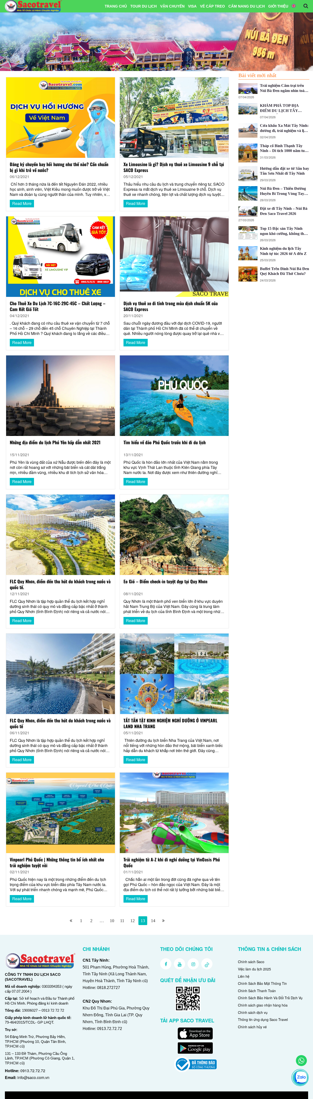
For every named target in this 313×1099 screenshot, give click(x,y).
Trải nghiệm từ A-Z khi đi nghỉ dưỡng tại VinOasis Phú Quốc (171, 862)
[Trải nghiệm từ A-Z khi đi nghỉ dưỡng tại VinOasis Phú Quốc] (174, 812)
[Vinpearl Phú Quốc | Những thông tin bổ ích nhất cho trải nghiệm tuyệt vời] (60, 812)
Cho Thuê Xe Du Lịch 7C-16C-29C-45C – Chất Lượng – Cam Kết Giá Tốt (57, 306)
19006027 (30, 1010)
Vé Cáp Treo (212, 6)
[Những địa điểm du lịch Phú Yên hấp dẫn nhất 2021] (60, 395)
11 (122, 920)
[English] (294, 6)
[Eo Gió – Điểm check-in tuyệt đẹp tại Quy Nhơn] (174, 534)
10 (112, 920)
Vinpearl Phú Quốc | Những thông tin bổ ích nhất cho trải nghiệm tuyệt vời (57, 862)
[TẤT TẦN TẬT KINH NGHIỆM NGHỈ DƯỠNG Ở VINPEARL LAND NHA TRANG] (174, 673)
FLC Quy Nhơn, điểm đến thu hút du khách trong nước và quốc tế (60, 723)
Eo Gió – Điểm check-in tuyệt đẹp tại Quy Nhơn (165, 582)
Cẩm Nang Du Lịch (246, 6)
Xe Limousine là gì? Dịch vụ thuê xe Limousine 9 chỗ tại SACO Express (173, 167)
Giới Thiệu (278, 6)
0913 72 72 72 (53, 1010)
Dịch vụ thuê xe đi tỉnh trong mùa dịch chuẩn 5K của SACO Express (170, 306)
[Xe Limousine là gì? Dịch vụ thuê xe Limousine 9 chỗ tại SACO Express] (174, 117)
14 (153, 920)
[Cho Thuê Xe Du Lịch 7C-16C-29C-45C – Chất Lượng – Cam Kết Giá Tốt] (60, 256)
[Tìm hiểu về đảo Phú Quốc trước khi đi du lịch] (174, 395)
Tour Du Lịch (143, 6)
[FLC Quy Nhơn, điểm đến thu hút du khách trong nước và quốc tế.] (60, 534)
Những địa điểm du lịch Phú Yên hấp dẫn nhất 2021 (55, 442)
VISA (192, 6)
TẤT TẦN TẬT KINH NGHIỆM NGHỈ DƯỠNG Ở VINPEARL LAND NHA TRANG (170, 723)
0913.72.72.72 (32, 1070)
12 (132, 920)
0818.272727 (108, 988)
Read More (22, 203)
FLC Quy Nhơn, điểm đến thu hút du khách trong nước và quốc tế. (60, 584)
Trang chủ (116, 6)
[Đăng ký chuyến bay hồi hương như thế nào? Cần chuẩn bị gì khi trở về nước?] (60, 117)
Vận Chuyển (172, 6)
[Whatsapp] (301, 1060)
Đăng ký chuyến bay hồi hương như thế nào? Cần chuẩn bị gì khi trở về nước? (59, 167)
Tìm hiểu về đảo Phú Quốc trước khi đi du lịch (164, 442)
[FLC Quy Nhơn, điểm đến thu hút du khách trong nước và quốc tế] (60, 673)
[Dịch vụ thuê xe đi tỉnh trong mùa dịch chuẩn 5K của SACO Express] (174, 256)
